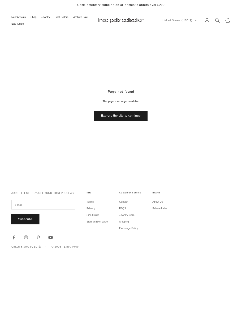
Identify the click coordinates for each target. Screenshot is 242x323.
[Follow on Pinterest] (38, 237)
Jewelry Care (126, 215)
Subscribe (25, 219)
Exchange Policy (128, 228)
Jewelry (45, 17)
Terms (90, 201)
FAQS (122, 208)
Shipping (124, 221)
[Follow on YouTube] (50, 237)
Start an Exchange (97, 221)
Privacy (90, 208)
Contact (123, 201)
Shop (33, 17)
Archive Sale (80, 17)
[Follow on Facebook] (13, 237)
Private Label (159, 208)
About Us (157, 201)
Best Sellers (62, 17)
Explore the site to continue (121, 115)
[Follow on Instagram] (26, 237)
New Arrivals (18, 17)
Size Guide (17, 23)
